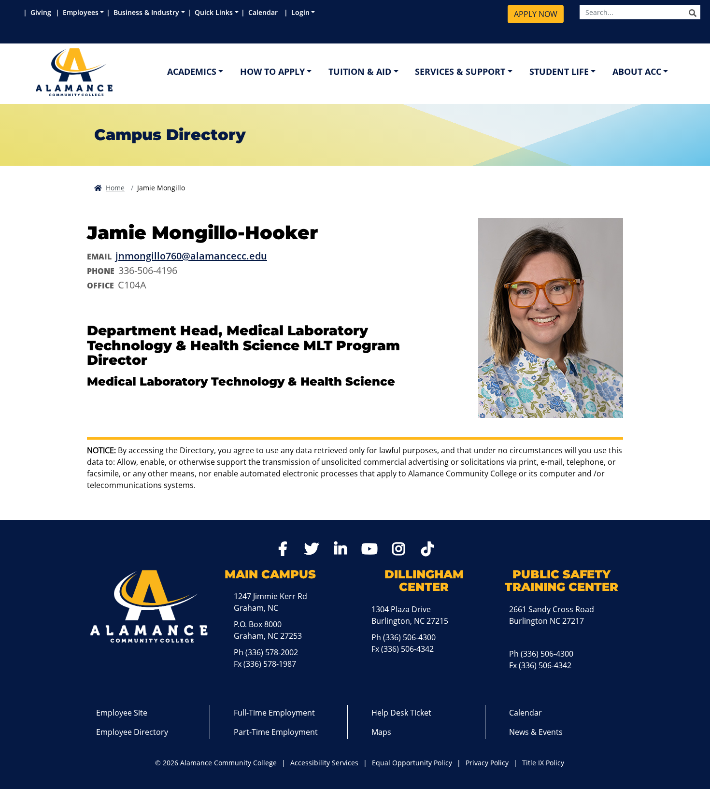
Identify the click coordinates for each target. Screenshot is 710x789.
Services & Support (460, 71)
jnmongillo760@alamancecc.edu (191, 255)
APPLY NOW (535, 14)
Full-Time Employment (274, 712)
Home (115, 187)
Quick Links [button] (214, 12)
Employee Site (121, 712)
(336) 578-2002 (271, 652)
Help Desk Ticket (401, 712)
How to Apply (272, 71)
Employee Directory (132, 732)
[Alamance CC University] (120, 72)
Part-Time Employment (276, 732)
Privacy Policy (487, 762)
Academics (191, 71)
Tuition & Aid (359, 71)
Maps (381, 732)
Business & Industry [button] (146, 12)
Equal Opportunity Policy (412, 762)
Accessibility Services (324, 762)
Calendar (265, 12)
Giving (41, 12)
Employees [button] (81, 12)
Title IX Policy (543, 762)
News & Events (536, 732)
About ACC (636, 71)
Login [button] (300, 12)
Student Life (559, 71)
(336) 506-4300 (409, 637)
